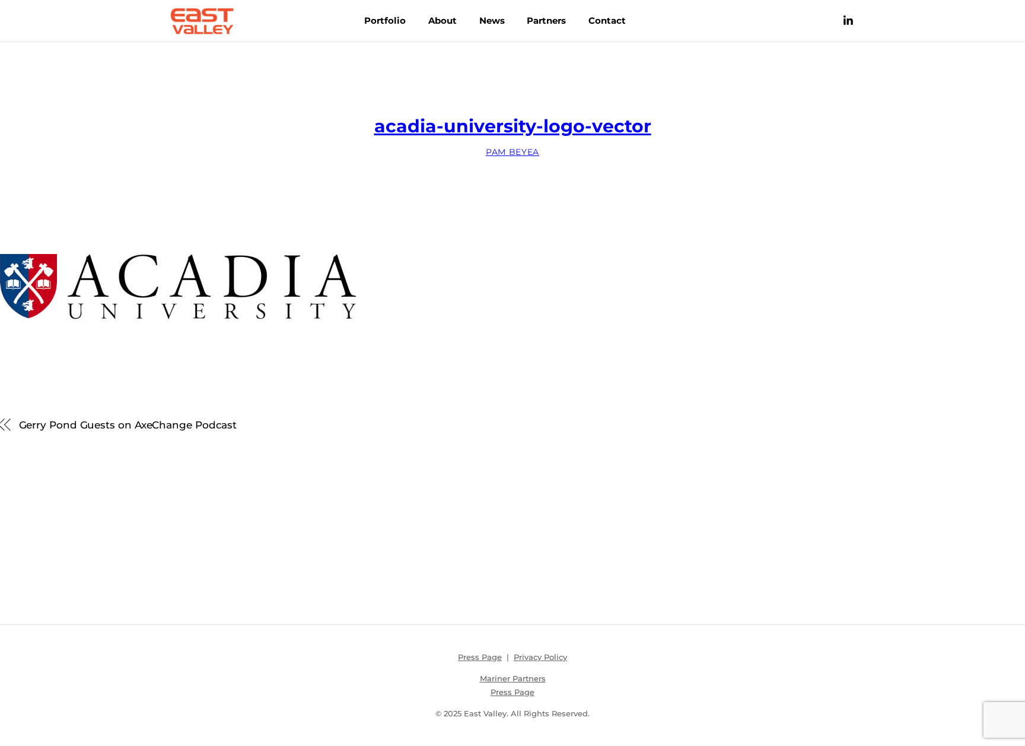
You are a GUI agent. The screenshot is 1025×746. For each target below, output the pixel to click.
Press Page (480, 657)
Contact (607, 20)
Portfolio (385, 20)
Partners (546, 20)
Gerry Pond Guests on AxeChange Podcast (128, 424)
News (492, 20)
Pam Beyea (512, 152)
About (442, 20)
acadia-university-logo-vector (512, 126)
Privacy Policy (540, 657)
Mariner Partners (513, 678)
